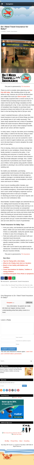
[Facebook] (7, 390)
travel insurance (23, 281)
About (20, 441)
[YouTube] (10, 390)
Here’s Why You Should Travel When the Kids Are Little (17, 285)
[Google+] (12, 390)
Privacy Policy (14, 441)
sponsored (13, 281)
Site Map (7, 441)
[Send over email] (13, 278)
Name (19, 337)
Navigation (9, 4)
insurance (5, 281)
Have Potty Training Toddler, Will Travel (22, 287)
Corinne (4, 31)
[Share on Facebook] (2, 278)
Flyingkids (9, 302)
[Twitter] (4, 390)
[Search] (31, 361)
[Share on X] (6, 278)
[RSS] (1, 390)
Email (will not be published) (23, 340)
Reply (28, 302)
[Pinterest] (18, 390)
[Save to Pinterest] (10, 278)
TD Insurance (25, 86)
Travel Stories (14, 31)
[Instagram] (15, 390)
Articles (8, 31)
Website (17, 344)
